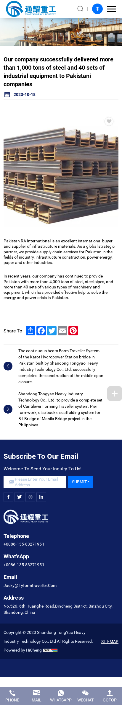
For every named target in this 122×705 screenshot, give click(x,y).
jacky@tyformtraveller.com (30, 585)
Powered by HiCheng (23, 650)
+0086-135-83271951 (24, 544)
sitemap (109, 641)
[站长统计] (50, 650)
